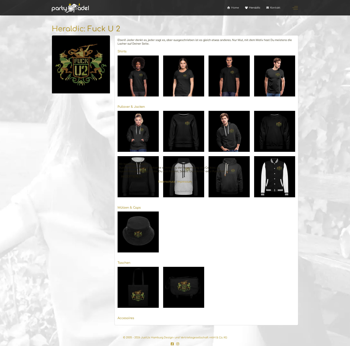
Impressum (184, 181)
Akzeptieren (131, 176)
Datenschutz (166, 181)
